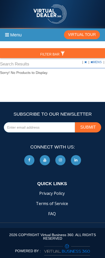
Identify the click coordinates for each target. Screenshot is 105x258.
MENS (97, 62)
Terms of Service (52, 203)
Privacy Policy (52, 193)
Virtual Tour (82, 34)
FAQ (52, 213)
